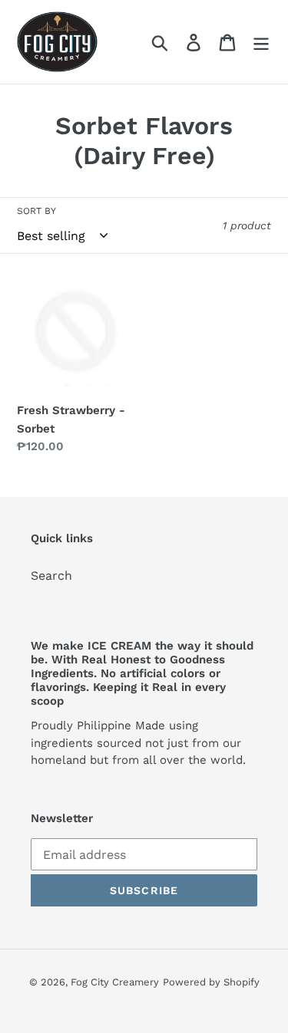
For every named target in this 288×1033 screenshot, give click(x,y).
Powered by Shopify (211, 982)
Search (51, 575)
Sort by (36, 211)
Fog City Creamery (115, 982)
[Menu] (261, 42)
